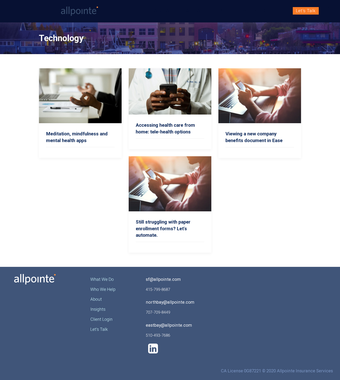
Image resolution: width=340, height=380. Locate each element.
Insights (248, 10)
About (226, 10)
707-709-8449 (158, 312)
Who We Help (199, 10)
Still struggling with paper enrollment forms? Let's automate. (163, 228)
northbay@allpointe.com (170, 302)
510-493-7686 (158, 335)
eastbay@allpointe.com (169, 325)
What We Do (166, 10)
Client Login (276, 10)
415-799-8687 (158, 289)
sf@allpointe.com (163, 279)
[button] (329, 6)
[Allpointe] (56, 11)
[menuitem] (166, 11)
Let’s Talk (306, 10)
